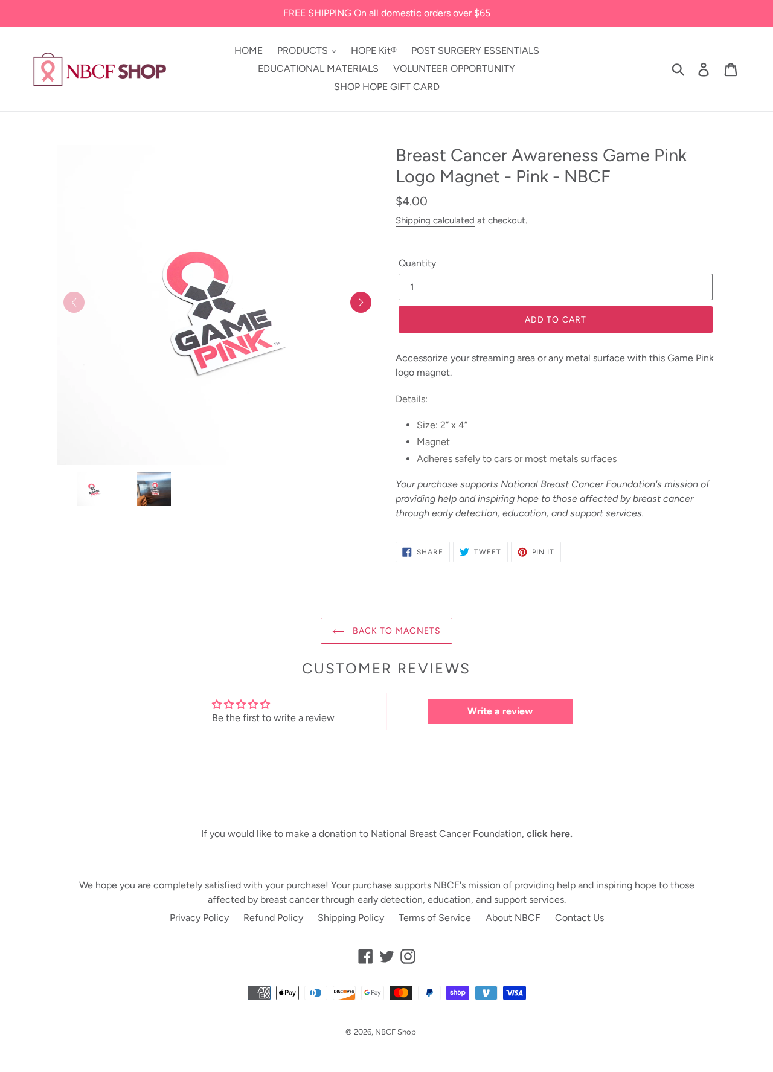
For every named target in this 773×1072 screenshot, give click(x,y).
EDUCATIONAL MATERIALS (318, 68)
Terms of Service (435, 917)
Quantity (417, 263)
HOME (248, 50)
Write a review (500, 711)
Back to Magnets (395, 631)
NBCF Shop (395, 1031)
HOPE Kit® (374, 50)
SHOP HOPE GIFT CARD (387, 86)
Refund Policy (273, 917)
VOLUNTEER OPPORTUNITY (454, 68)
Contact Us (579, 917)
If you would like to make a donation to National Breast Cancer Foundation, (387, 833)
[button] (360, 302)
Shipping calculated (435, 220)
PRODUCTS (303, 50)
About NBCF (513, 917)
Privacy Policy (199, 917)
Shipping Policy (351, 917)
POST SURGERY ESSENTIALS (475, 50)
